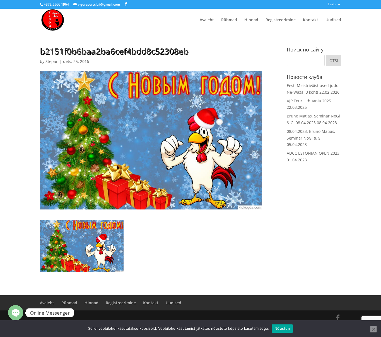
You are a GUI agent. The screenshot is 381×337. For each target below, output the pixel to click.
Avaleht (207, 20)
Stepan (52, 61)
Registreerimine (281, 20)
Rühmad (229, 20)
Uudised (333, 20)
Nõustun (282, 328)
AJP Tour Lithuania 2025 (309, 100)
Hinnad (251, 20)
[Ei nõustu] (373, 329)
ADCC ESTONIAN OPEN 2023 (313, 153)
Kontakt (310, 20)
